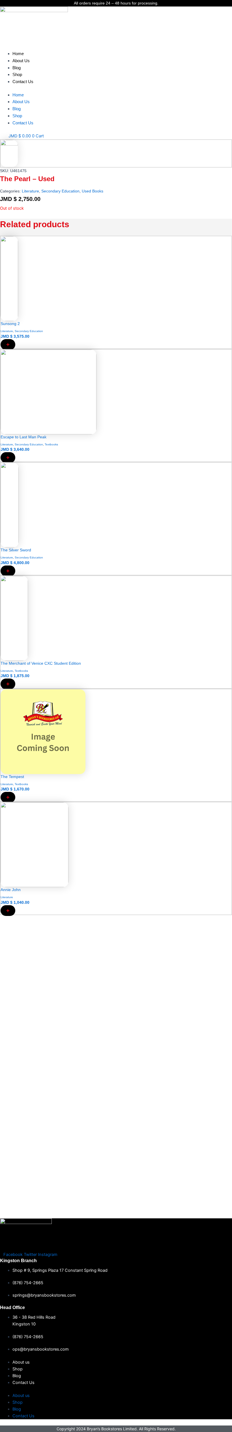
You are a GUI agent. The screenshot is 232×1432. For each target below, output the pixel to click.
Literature (30, 191)
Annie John (11, 889)
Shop (17, 74)
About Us (21, 60)
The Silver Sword (16, 550)
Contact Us (22, 81)
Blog (16, 67)
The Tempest (12, 776)
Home (18, 53)
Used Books (92, 191)
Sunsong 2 (10, 323)
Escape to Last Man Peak (23, 437)
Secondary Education (60, 191)
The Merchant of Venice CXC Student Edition (41, 663)
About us (21, 1362)
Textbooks (51, 444)
